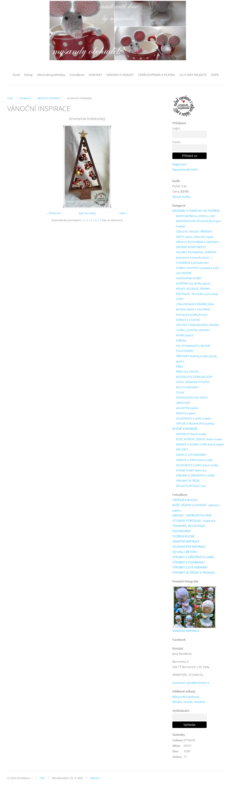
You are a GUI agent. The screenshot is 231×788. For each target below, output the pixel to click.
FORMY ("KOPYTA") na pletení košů (197, 268)
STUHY (180, 392)
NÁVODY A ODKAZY (120, 75)
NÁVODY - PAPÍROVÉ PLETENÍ (191, 515)
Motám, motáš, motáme (188, 702)
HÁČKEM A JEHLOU (185, 500)
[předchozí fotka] (13, 166)
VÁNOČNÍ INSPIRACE (49, 98)
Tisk (42, 778)
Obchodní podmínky (51, 75)
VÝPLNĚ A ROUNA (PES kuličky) (195, 423)
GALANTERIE (184, 273)
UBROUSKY (183, 403)
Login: (176, 128)
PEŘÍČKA (181, 340)
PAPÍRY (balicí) (184, 335)
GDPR (215, 75)
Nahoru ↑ (95, 778)
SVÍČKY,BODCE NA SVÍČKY (192, 397)
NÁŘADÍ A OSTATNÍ (188, 320)
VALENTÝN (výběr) (187, 408)
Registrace (179, 164)
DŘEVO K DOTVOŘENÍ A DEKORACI (197, 242)
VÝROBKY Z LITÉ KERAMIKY (190, 567)
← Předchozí (53, 213)
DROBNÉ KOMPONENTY (191, 247)
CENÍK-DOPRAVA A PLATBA (156, 75)
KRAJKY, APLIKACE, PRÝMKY (193, 288)
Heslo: (176, 142)
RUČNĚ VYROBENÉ (184, 429)
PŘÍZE (179, 366)
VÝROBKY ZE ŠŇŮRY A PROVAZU (193, 573)
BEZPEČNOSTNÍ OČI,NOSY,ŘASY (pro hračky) (198, 223)
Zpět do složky (87, 213)
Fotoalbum (76, 75)
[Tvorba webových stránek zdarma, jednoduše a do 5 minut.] (32, 778)
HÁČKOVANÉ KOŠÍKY (189, 278)
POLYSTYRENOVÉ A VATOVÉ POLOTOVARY (193, 348)
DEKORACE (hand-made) (191, 434)
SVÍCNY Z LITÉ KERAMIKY (191, 454)
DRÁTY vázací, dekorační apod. (195, 237)
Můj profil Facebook (185, 697)
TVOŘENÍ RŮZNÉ (183, 536)
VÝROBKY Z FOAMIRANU (188, 562)
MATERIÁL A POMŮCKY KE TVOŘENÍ (195, 211)
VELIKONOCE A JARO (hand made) (197, 465)
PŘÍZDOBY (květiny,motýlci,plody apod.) (196, 358)
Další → (124, 213)
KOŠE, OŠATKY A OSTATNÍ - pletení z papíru (196, 507)
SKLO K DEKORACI (187, 387)
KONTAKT (95, 75)
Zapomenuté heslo (185, 169)
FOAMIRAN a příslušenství (192, 262)
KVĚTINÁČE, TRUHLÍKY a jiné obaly (197, 294)
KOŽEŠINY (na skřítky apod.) (193, 283)
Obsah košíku (181, 197)
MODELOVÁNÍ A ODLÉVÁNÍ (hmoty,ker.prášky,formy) (193, 312)
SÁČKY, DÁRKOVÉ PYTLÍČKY (193, 382)
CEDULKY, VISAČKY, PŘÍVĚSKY (194, 231)
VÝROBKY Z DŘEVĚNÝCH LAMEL (195, 475)
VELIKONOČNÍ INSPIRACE (189, 547)
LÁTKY (180, 299)
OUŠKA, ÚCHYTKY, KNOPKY (193, 330)
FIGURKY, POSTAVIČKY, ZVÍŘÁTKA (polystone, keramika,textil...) (196, 254)
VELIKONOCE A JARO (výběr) (193, 418)
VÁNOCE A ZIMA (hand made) (194, 460)
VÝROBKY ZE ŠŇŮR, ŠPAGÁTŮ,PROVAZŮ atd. (191, 483)
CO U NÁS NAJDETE (192, 75)
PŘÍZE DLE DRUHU (187, 371)
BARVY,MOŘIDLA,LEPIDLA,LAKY (195, 216)
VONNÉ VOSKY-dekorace (191, 470)
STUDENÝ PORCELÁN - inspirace (193, 521)
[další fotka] (161, 166)
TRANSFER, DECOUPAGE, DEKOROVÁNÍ (189, 528)
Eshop (28, 75)
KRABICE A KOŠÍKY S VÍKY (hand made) (199, 444)
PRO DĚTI (182, 449)
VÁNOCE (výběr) (186, 413)
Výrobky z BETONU (185, 552)
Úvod (16, 75)
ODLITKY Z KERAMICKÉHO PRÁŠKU (197, 325)
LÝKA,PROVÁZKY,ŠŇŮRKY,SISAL (195, 304)
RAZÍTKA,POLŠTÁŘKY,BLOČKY (194, 377)
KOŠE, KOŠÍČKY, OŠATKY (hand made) (199, 439)
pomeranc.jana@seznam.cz (190, 683)
